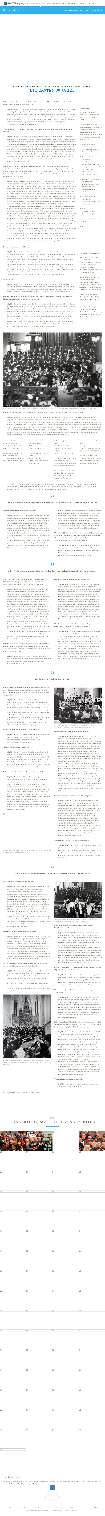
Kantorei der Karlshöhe (71, 10)
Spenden (84, 1507)
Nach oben (52, 1487)
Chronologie (60, 1507)
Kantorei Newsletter (92, 1481)
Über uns (73, 1507)
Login (96, 1507)
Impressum (30, 1510)
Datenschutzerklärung (42, 1510)
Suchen (101, 3)
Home (9, 1507)
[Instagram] (57, 1497)
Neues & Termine (22, 1507)
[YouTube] (48, 1497)
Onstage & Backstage (86, 10)
